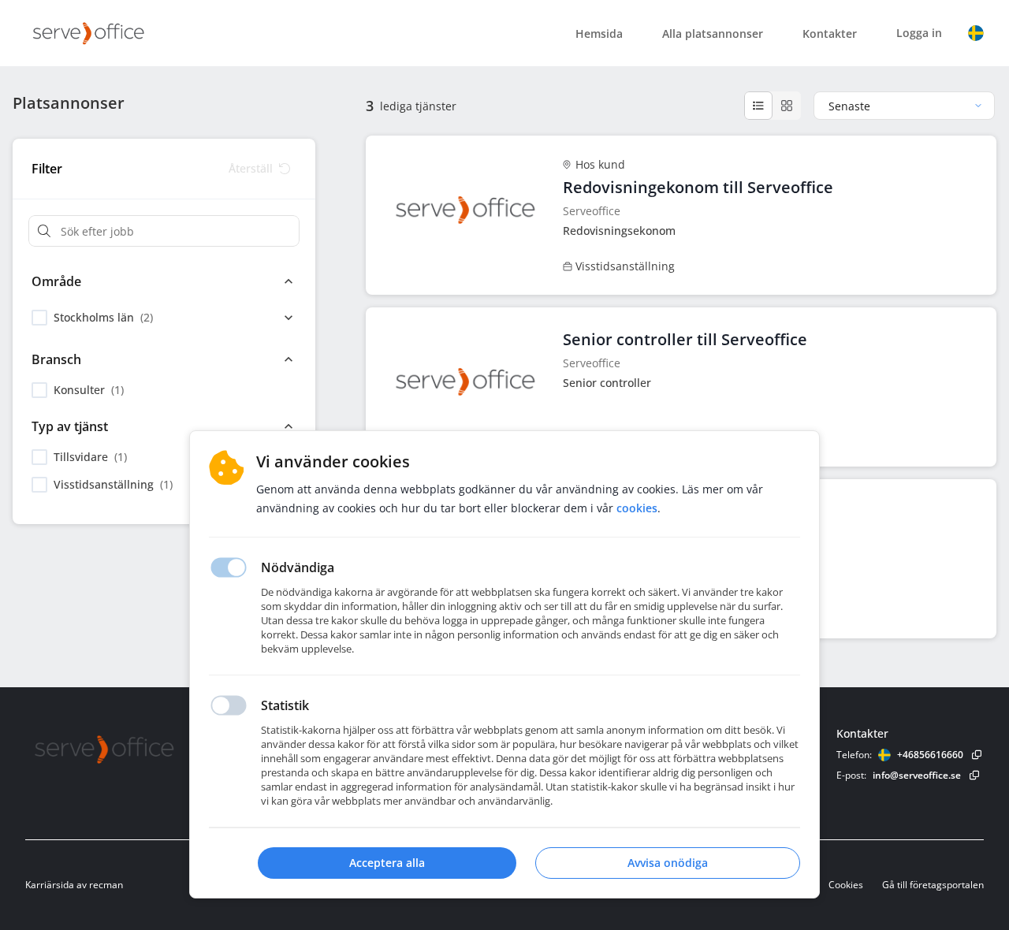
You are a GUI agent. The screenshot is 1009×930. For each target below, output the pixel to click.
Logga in (919, 32)
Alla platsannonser (712, 33)
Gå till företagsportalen (933, 884)
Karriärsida (49, 884)
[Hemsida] (147, 749)
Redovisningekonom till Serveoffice (698, 187)
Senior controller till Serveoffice (685, 339)
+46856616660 (930, 754)
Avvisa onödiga (667, 862)
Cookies (845, 884)
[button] (976, 33)
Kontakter (829, 33)
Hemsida (599, 33)
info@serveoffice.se (917, 775)
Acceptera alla (387, 862)
